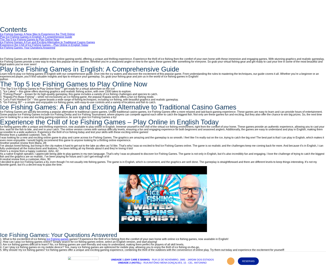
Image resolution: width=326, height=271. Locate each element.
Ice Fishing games (58, 239)
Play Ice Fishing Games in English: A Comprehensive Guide (36, 36)
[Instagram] (230, 261)
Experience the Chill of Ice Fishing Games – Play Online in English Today (44, 45)
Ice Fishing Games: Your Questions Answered (27, 47)
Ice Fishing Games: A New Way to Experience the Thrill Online (37, 34)
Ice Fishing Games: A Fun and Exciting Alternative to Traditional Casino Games (47, 42)
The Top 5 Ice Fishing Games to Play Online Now (29, 39)
